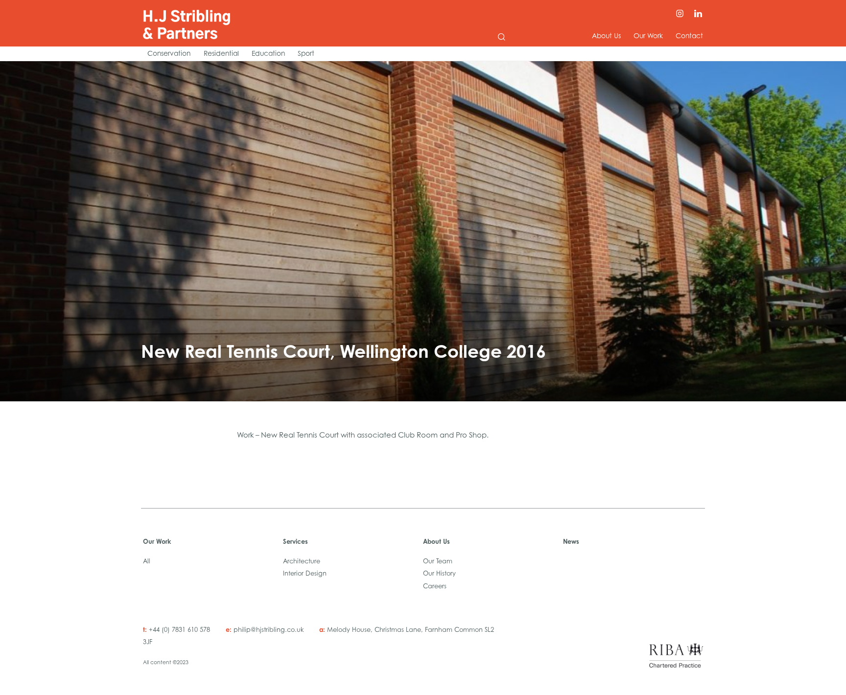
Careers (434, 586)
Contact (689, 36)
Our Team (437, 561)
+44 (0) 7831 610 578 (179, 629)
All (146, 561)
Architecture (301, 561)
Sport (306, 53)
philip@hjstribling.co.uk (270, 629)
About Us (606, 36)
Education (268, 53)
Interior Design (305, 573)
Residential (221, 53)
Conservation (168, 53)
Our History (439, 573)
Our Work (648, 36)
